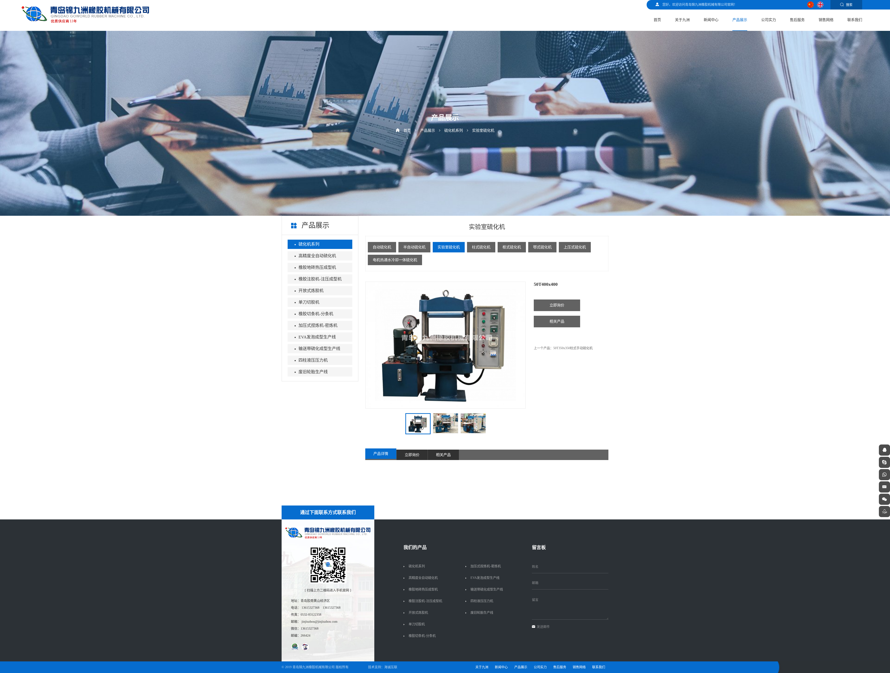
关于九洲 (682, 20)
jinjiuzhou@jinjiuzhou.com (319, 621)
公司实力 (768, 20)
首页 (657, 20)
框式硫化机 (511, 247)
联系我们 (854, 20)
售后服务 (797, 20)
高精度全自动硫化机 (317, 256)
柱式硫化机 (481, 247)
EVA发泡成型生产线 (317, 337)
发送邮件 (543, 626)
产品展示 (739, 20)
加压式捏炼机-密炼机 (318, 325)
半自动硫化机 (414, 247)
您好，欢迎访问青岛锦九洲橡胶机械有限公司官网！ (699, 4)
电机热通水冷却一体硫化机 (395, 260)
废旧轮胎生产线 (313, 372)
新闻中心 (711, 20)
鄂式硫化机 (542, 247)
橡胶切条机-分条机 (316, 314)
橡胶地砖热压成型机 (317, 267)
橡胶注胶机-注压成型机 (320, 279)
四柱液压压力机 (313, 360)
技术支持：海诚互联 (382, 667)
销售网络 (826, 20)
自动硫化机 (382, 247)
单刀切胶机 (309, 302)
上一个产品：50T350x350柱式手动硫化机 (563, 348)
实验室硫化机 (483, 130)
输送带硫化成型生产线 (319, 348)
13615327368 (310, 607)
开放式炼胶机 (311, 290)
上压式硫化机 (575, 247)
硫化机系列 (453, 130)
